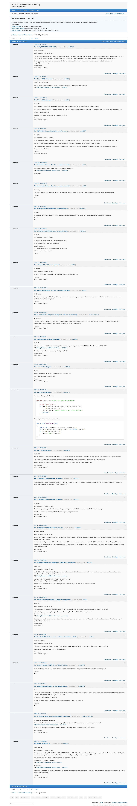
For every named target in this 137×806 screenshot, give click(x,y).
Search (25, 10)
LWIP (17, 797)
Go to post (122, 73)
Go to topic (115, 73)
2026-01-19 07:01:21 (40, 337)
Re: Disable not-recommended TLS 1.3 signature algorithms (52, 600)
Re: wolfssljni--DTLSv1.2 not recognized (46, 265)
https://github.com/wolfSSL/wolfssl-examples (49, 762)
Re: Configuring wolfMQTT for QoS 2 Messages (48, 528)
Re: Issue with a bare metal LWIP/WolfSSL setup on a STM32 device (54, 562)
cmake (38, 797)
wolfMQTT (71, 47)
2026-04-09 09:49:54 (40, 162)
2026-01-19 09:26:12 (40, 312)
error (63, 797)
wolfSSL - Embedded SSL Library (26, 4)
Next (36, 38)
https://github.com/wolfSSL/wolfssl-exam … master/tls (51, 87)
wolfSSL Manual (16, 30)
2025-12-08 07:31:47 (40, 634)
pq (85, 797)
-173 (12, 797)
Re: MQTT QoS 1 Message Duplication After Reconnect (51, 131)
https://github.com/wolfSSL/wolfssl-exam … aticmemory (52, 170)
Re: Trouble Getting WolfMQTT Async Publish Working (50, 665)
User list (19, 10)
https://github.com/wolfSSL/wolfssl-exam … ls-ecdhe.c (52, 616)
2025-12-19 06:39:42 (40, 497)
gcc (76, 797)
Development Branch (18, 28)
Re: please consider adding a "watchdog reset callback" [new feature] (55, 315)
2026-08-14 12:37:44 (40, 44)
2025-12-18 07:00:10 (40, 525)
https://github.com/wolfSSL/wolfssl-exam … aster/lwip (51, 576)
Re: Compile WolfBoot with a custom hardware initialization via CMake (55, 637)
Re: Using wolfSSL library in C (43, 79)
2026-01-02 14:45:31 (40, 448)
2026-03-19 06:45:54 (40, 262)
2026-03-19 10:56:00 (40, 228)
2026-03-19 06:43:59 (40, 288)
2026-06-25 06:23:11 (40, 128)
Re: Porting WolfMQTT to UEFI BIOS (45, 47)
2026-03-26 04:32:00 (40, 183)
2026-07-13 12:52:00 (40, 97)
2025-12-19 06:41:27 (40, 476)
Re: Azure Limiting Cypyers (42, 367)
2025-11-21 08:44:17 (40, 684)
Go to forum (107, 73)
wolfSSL (67, 79)
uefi (100, 797)
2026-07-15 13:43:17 (40, 76)
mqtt (81, 797)
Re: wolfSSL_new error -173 (42, 743)
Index (13, 10)
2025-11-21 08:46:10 (40, 662)
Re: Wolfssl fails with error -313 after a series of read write (52, 165)
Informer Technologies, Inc (119, 802)
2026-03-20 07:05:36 (40, 206)
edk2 (58, 797)
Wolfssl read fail (25, 797)
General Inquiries (94, 315)
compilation (45, 797)
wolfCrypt (83, 208)
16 (31, 38)
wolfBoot (91, 637)
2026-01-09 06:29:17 (40, 364)
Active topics (109, 13)
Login (37, 10)
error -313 (70, 797)
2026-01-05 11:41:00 (40, 390)
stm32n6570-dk (93, 797)
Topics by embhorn (107, 41)
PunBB (101, 802)
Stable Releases (16, 26)
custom (53, 797)
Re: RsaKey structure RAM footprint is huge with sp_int (51, 208)
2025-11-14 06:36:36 (40, 714)
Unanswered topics (119, 13)
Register (31, 10)
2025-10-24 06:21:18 (40, 741)
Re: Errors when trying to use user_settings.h (48, 478)
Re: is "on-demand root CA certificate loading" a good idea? (52, 716)
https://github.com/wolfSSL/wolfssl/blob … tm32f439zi (51, 348)
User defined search (119, 41)
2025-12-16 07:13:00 (40, 597)
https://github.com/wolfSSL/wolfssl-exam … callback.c (51, 767)
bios (33, 797)
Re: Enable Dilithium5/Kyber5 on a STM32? (47, 339)
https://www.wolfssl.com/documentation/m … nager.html (50, 725)
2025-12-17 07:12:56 (40, 560)
